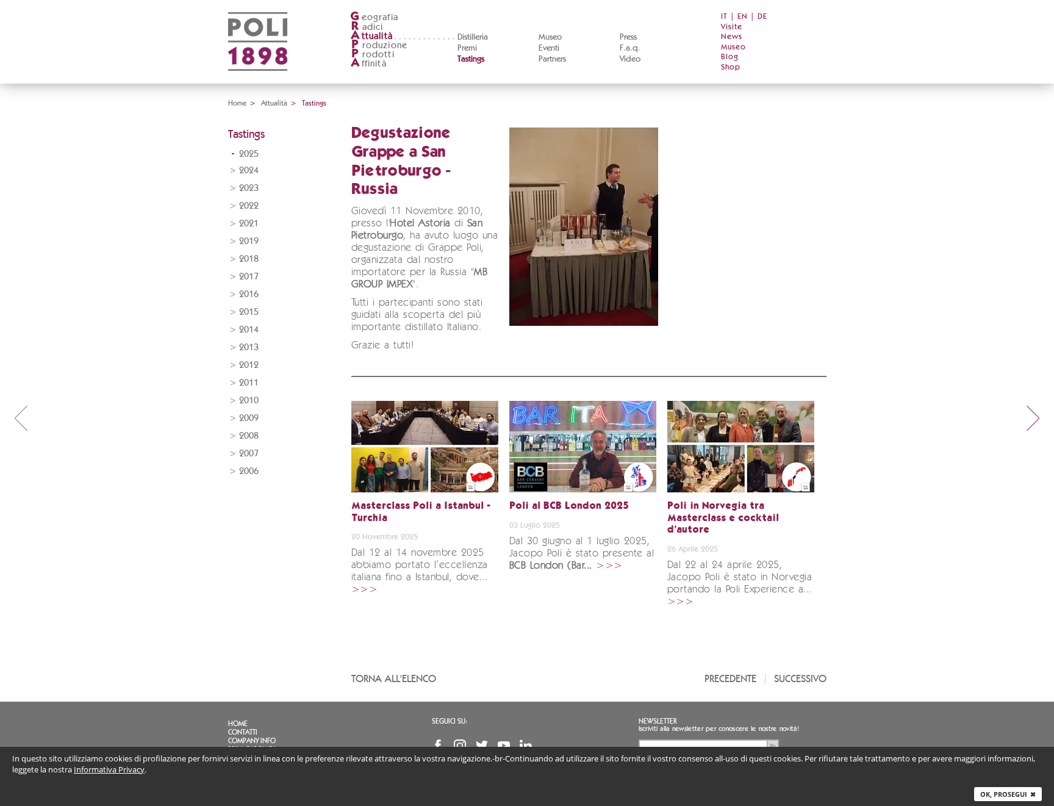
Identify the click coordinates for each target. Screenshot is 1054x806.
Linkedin (526, 745)
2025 (249, 154)
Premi (467, 48)
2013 (249, 347)
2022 (249, 205)
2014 (249, 329)
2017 (249, 276)
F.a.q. (630, 48)
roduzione (379, 45)
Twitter (482, 745)
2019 (249, 241)
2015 (249, 312)
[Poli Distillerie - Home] (257, 79)
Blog (730, 57)
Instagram (460, 745)
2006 (249, 471)
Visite (731, 27)
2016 (249, 294)
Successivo (800, 679)
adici (367, 27)
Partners (552, 59)
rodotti (373, 54)
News (731, 37)
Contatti (242, 732)
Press (628, 37)
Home (237, 103)
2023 (249, 188)
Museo (550, 37)
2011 (249, 382)
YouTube (504, 745)
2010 (249, 400)
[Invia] (773, 745)
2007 (249, 453)
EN (742, 17)
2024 (249, 170)
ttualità (371, 36)
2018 (249, 259)
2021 (249, 223)
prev (20, 418)
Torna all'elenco (393, 679)
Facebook (438, 745)
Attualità (274, 103)
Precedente (730, 679)
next (1033, 418)
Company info (252, 740)
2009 (249, 418)
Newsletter (658, 721)
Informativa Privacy (109, 769)
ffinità (368, 63)
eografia (374, 17)
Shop (730, 67)
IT (724, 17)
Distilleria (472, 37)
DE (762, 17)
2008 (249, 436)
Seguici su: (449, 721)
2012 (249, 365)
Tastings (470, 59)
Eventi (549, 48)
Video (630, 59)
